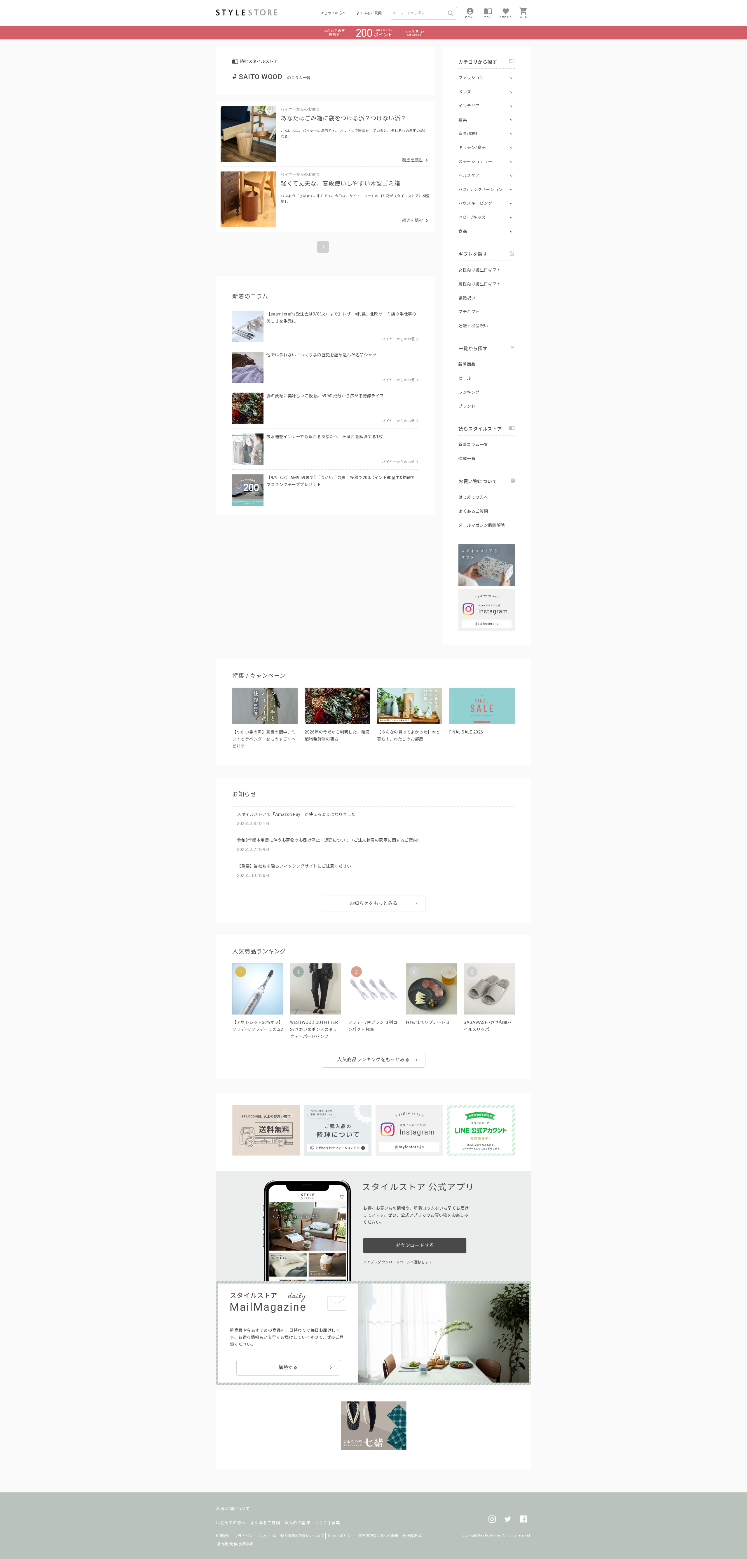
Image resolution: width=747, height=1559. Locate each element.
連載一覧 (466, 458)
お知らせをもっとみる (374, 903)
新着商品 (466, 364)
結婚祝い (466, 298)
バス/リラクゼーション (480, 189)
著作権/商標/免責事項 (235, 1544)
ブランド (466, 406)
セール (464, 378)
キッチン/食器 (472, 147)
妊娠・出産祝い (473, 325)
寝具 (462, 119)
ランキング (469, 392)
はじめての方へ (333, 13)
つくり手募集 (327, 1522)
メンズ (464, 91)
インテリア (469, 105)
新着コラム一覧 (473, 444)
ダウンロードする (415, 1245)
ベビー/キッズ (472, 217)
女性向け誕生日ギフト (479, 270)
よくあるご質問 (369, 13)
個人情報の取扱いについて (302, 1536)
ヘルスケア (469, 175)
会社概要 (409, 1536)
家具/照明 (467, 133)
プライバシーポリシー (253, 1536)
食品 (462, 231)
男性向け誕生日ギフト (479, 284)
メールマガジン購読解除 (481, 525)
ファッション (471, 77)
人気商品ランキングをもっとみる (373, 1059)
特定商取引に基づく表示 (378, 1536)
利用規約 (223, 1536)
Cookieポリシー (341, 1536)
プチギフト (469, 311)
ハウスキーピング (475, 203)
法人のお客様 (297, 1522)
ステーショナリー (475, 161)
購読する (288, 1367)
